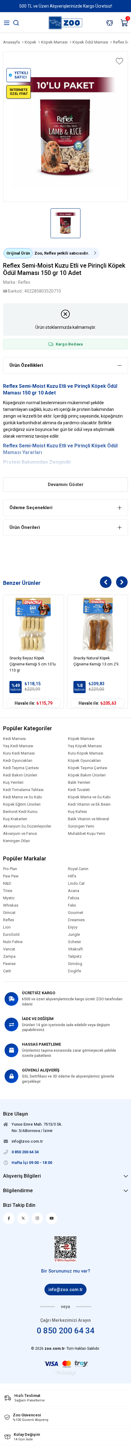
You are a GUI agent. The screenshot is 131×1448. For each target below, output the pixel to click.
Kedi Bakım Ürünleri (20, 775)
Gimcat (9, 913)
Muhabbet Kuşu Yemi (86, 834)
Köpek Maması (81, 739)
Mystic (9, 898)
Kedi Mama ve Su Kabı (22, 797)
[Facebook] (8, 1218)
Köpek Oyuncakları (84, 761)
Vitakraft (75, 949)
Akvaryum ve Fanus (20, 834)
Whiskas (10, 905)
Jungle (74, 934)
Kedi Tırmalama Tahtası (23, 790)
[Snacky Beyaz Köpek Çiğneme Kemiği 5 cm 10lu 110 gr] (33, 625)
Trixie (7, 891)
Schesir (74, 942)
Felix (72, 905)
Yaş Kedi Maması (18, 746)
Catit (7, 971)
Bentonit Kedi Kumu (20, 812)
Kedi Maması (14, 739)
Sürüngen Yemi (81, 826)
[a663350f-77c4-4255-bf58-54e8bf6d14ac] (66, 1249)
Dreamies (76, 920)
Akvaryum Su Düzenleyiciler (27, 826)
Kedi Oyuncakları (17, 761)
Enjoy (72, 927)
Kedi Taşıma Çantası (21, 768)
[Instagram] (37, 1218)
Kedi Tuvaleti (79, 790)
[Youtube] (51, 1218)
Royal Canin (78, 869)
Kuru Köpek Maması (85, 753)
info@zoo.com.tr (65, 1289)
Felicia (73, 898)
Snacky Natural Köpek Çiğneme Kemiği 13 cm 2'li (96, 661)
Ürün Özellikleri (26, 365)
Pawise (9, 964)
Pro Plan (10, 869)
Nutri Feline (13, 942)
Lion (7, 927)
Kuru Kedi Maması (19, 753)
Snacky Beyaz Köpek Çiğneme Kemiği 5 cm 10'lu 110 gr (32, 664)
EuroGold (11, 934)
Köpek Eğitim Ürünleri (22, 804)
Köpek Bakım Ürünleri (87, 775)
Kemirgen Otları (16, 841)
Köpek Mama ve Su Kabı (89, 797)
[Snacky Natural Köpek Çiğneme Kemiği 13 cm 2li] (97, 625)
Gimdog (75, 964)
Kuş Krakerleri (15, 819)
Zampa (9, 956)
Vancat (9, 949)
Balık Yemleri (79, 782)
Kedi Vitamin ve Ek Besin (89, 804)
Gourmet (75, 913)
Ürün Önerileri (24, 527)
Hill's (72, 876)
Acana (73, 891)
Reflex (10, 446)
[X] (23, 1218)
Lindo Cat (76, 883)
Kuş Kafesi (77, 812)
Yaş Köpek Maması (85, 746)
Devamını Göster (65, 484)
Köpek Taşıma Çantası (87, 768)
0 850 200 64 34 (65, 1330)
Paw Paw (11, 876)
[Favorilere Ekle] (119, 61)
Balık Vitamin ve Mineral (88, 819)
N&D (7, 883)
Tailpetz (75, 956)
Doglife (74, 971)
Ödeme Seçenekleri (30, 507)
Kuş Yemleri (13, 782)
